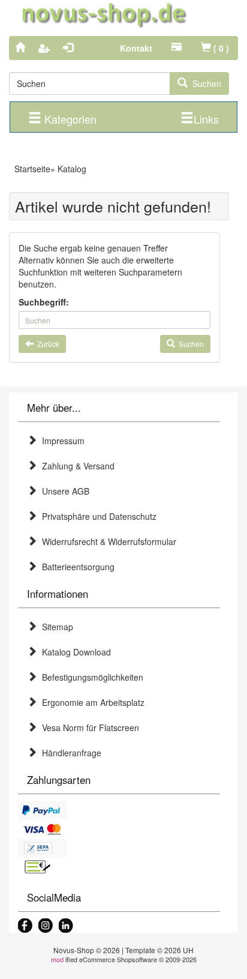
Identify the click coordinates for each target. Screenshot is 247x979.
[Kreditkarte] (119, 829)
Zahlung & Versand (76, 466)
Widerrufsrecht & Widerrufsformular (106, 541)
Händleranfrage (69, 753)
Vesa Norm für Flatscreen (88, 727)
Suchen (204, 83)
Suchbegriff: (44, 302)
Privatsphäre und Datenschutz (96, 516)
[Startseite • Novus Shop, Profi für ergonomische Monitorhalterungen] (123, 15)
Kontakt (136, 48)
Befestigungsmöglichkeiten (90, 677)
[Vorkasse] (119, 867)
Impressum (61, 441)
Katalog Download (74, 652)
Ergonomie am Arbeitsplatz (90, 702)
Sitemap (55, 627)
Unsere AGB (63, 491)
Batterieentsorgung (76, 567)
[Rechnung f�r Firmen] (119, 848)
